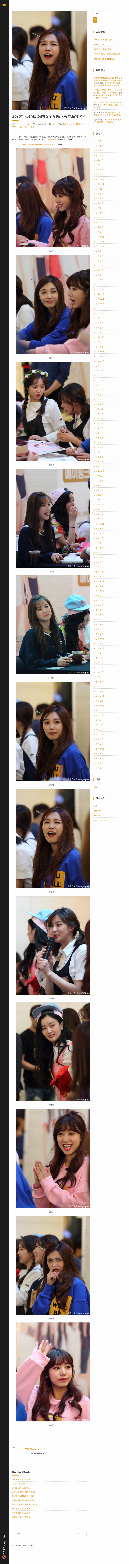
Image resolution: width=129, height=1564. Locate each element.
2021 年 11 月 (98, 414)
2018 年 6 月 (98, 610)
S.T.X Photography (22, 124)
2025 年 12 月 (98, 179)
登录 (95, 806)
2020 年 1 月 (98, 519)
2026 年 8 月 (98, 141)
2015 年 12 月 (98, 749)
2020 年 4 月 (98, 505)
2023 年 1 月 (98, 347)
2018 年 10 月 (98, 591)
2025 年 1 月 (98, 232)
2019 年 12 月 (98, 524)
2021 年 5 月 (98, 442)
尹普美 (25, 127)
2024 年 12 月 (98, 237)
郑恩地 (31, 127)
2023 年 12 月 (98, 294)
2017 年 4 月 (98, 677)
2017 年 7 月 (98, 663)
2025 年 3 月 (98, 222)
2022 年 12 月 (98, 352)
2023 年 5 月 (98, 328)
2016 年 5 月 (98, 730)
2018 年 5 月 (98, 615)
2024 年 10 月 (98, 246)
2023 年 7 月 (98, 318)
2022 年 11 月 (98, 356)
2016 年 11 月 (98, 701)
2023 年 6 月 (98, 323)
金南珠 (71, 124)
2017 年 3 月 (98, 682)
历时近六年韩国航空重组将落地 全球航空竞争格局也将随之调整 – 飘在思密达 (107, 80)
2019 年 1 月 (98, 576)
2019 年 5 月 (98, 557)
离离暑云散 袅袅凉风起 (21, 1488)
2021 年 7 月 (98, 433)
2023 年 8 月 (98, 313)
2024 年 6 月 (98, 265)
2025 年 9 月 (98, 194)
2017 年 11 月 (98, 643)
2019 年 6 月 (98, 553)
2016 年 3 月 (98, 739)
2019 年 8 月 (98, 543)
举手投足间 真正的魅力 (21, 1513)
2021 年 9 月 (98, 423)
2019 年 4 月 (98, 562)
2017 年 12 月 (98, 639)
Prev (19, 1534)
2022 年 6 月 (98, 380)
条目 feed (97, 811)
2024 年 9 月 (98, 251)
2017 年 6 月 (98, 667)
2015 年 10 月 (98, 758)
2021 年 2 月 (98, 457)
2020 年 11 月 (98, 471)
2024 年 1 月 (98, 289)
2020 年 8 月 (98, 486)
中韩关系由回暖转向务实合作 (23, 1500)
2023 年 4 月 (98, 332)
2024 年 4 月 (98, 275)
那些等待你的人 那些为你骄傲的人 (25, 1492)
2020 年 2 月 (98, 514)
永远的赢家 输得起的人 (21, 1509)
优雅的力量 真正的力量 (21, 1517)
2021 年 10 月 (98, 419)
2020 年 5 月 (98, 500)
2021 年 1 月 (98, 462)
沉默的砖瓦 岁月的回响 (21, 1479)
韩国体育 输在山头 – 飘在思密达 (106, 102)
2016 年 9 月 (98, 710)
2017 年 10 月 (98, 648)
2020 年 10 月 (98, 476)
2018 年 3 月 (98, 624)
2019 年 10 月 (98, 533)
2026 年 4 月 (98, 160)
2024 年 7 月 (98, 261)
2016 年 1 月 (98, 744)
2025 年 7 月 (98, 203)
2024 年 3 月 (98, 280)
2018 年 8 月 (98, 600)
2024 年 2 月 (98, 285)
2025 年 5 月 (98, 213)
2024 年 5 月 (98, 270)
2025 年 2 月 (98, 227)
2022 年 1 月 (98, 404)
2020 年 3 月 (98, 509)
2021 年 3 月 (98, 452)
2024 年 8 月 (98, 256)
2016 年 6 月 (98, 725)
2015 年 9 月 (98, 763)
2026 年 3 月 (98, 165)
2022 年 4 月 (98, 390)
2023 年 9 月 (98, 309)
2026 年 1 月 (98, 175)
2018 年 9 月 (98, 596)
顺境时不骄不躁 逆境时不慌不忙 (24, 1504)
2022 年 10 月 (98, 361)
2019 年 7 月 (98, 548)
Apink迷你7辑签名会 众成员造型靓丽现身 (37, 145)
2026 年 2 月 (98, 170)
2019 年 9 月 (98, 538)
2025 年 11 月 (98, 184)
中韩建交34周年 (18, 1484)
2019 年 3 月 (98, 567)
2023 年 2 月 (98, 342)
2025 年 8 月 (98, 198)
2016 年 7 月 (98, 720)
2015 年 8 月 (98, 768)
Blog (54, 124)
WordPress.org (99, 820)
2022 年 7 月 (98, 376)
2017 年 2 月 (98, 687)
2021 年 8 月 (98, 428)
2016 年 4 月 (98, 734)
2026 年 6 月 (98, 151)
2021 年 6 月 (98, 438)
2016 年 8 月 (98, 715)
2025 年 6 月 (98, 208)
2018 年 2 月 (98, 629)
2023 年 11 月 (98, 299)
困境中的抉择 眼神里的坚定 (23, 1496)
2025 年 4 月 (98, 218)
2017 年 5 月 (98, 672)
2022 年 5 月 (98, 385)
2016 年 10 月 (98, 706)
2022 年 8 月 (98, 371)
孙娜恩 (65, 124)
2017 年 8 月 (98, 658)
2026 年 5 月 (98, 155)
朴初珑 (19, 127)
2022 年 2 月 (98, 399)
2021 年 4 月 (98, 447)
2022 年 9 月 (98, 366)
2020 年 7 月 (98, 490)
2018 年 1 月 (98, 634)
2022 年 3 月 (98, 395)
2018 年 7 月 (98, 605)
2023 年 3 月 (98, 337)
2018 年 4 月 (98, 620)
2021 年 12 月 (98, 409)
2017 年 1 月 (98, 691)
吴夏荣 (77, 124)
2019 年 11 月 (98, 529)
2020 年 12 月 (98, 466)
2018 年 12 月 (98, 581)
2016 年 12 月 (98, 696)
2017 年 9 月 (98, 653)
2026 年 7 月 (98, 146)
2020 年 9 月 (98, 481)
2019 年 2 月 (98, 572)
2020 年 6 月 (98, 495)
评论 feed (97, 815)
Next (79, 1534)
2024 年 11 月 (98, 242)
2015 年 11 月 (98, 754)
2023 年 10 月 (98, 304)
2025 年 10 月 (98, 189)
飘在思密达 (51, 139)
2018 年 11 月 (98, 586)
